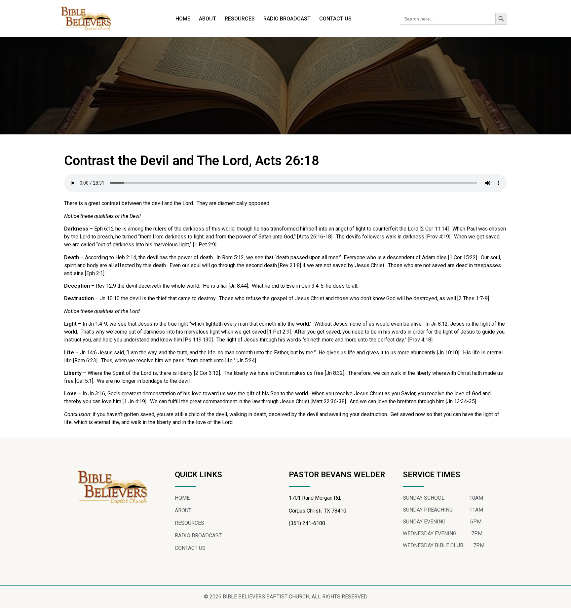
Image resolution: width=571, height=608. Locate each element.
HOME (182, 19)
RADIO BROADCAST (287, 19)
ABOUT (207, 19)
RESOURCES (240, 19)
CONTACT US (335, 19)
